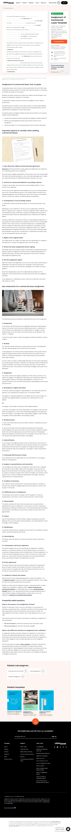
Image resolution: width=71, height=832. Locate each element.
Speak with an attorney (26, 751)
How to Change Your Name (43, 763)
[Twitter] (66, 747)
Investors (6, 754)
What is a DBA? (40, 765)
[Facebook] (63, 747)
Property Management (14, 676)
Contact (6, 751)
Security (22, 756)
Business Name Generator (43, 753)
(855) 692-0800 (52, 2)
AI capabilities (39, 746)
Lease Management (35, 671)
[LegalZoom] (60, 744)
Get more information (14, 825)
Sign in (64, 2)
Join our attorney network (27, 754)
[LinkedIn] (60, 747)
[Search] (58, 2)
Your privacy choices (9, 807)
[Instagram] (54, 747)
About (5, 746)
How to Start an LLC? (42, 760)
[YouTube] (57, 747)
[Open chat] (68, 829)
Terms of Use (46, 801)
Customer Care (24, 749)
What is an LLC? (40, 758)
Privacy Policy (9, 803)
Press (5, 756)
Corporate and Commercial (15, 671)
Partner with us (8, 759)
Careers (6, 749)
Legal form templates (41, 756)
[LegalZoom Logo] (8, 3)
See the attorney (56, 821)
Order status (23, 746)
